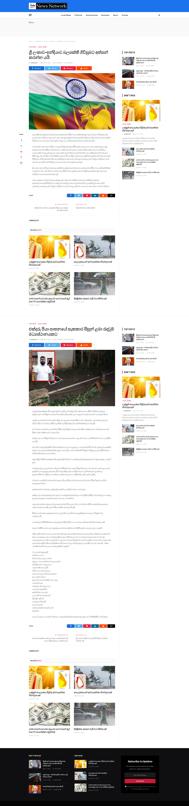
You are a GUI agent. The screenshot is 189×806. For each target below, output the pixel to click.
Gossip (125, 15)
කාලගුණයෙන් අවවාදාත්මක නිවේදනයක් (93, 261)
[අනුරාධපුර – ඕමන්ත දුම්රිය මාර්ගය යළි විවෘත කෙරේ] (128, 74)
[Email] (21, 162)
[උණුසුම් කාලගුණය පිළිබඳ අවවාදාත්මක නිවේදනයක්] (49, 247)
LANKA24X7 (34, 62)
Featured (32, 47)
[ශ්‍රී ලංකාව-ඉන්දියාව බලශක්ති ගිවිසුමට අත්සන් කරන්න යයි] (72, 101)
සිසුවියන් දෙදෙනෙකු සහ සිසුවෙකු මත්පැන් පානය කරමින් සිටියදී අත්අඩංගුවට (147, 60)
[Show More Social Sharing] (94, 68)
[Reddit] (21, 151)
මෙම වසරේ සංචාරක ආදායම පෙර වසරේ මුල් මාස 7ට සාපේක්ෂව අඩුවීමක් (49, 300)
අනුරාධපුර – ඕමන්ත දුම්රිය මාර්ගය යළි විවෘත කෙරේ (147, 72)
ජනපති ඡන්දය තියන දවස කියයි (146, 82)
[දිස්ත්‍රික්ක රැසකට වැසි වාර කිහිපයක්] (94, 283)
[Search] (159, 15)
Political (78, 15)
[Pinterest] (21, 157)
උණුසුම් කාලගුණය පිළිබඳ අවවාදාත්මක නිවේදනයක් (47, 263)
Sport (115, 15)
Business (105, 15)
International (92, 15)
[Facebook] (21, 140)
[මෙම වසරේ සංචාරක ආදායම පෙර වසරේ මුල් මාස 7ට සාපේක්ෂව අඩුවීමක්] (49, 283)
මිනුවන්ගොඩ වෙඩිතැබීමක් (85, 208)
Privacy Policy (137, 789)
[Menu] (30, 15)
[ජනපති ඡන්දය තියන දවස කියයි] (128, 85)
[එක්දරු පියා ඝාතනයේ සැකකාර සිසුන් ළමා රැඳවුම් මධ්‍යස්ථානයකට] (72, 378)
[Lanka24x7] (48, 6)
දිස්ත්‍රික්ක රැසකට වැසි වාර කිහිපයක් (90, 298)
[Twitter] (21, 146)
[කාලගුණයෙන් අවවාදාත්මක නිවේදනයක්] (94, 247)
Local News (66, 15)
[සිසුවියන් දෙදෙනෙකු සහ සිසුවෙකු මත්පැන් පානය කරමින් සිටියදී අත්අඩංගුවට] (128, 61)
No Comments (59, 62)
